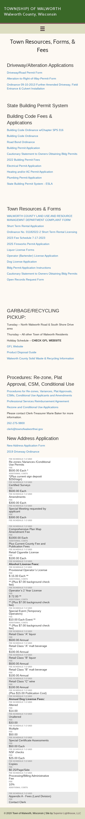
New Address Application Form (26, 445)
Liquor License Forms (20, 249)
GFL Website (15, 346)
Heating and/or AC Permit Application (30, 171)
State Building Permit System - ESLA (30, 183)
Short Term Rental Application (25, 226)
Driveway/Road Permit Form (24, 72)
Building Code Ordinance (22, 135)
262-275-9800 (16, 423)
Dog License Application (22, 261)
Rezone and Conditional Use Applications (32, 407)
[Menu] (42, 29)
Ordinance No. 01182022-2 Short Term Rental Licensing (42, 231)
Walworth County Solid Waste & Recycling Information (40, 358)
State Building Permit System (37, 105)
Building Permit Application (23, 147)
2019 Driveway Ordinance (23, 451)
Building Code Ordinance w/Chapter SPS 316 (35, 130)
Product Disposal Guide (21, 352)
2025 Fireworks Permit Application (28, 243)
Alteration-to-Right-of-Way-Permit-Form (31, 78)
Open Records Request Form (25, 279)
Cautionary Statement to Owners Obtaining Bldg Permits (42, 153)
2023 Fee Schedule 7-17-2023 (26, 237)
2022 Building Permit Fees (23, 159)
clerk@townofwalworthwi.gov (25, 429)
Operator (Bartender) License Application (32, 255)
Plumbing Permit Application (24, 177)
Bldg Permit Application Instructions (29, 267)
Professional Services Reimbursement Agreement (38, 401)
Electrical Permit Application (24, 165)
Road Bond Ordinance (21, 142)
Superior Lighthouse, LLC (67, 813)
